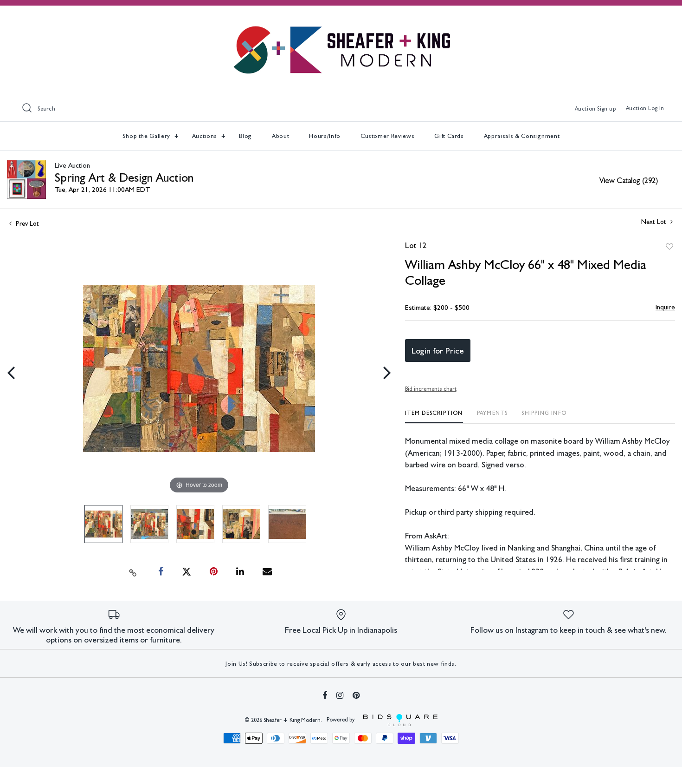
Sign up (606, 108)
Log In (656, 108)
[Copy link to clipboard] (132, 571)
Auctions (205, 135)
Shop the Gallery (147, 135)
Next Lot (654, 221)
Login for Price (438, 350)
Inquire (665, 307)
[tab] (434, 416)
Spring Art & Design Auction (124, 177)
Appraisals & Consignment (522, 135)
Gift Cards (449, 135)
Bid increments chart (431, 389)
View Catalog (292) (628, 180)
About (280, 135)
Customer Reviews (387, 135)
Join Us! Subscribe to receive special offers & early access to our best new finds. (340, 663)
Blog (245, 135)
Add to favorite (669, 247)
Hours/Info (325, 135)
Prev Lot (26, 223)
